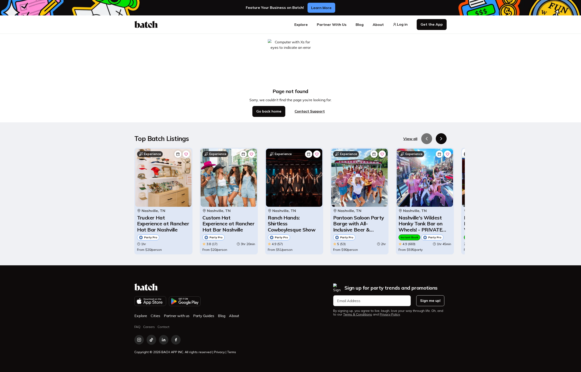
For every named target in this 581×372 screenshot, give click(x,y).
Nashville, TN (153, 211)
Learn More (321, 7)
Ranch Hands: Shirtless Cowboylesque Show (291, 224)
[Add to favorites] (186, 154)
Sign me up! (430, 300)
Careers (149, 327)
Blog (360, 24)
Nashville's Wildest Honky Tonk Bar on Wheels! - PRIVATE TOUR (420, 224)
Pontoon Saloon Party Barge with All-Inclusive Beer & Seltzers (358, 224)
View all (410, 138)
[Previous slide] (426, 138)
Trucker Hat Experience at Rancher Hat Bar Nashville (163, 224)
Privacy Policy (390, 314)
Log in (402, 24)
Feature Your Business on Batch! (275, 7)
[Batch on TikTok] (151, 340)
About (378, 24)
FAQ (137, 327)
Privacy (219, 352)
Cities (155, 315)
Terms (231, 352)
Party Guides (203, 315)
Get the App (432, 24)
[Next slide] (441, 138)
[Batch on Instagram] (139, 340)
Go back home (268, 111)
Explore (301, 24)
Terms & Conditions (357, 314)
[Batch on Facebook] (176, 340)
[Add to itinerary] (178, 154)
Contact (163, 327)
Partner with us (177, 315)
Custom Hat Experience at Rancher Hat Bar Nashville (228, 224)
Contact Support (310, 111)
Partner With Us (332, 24)
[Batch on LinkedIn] (163, 340)
